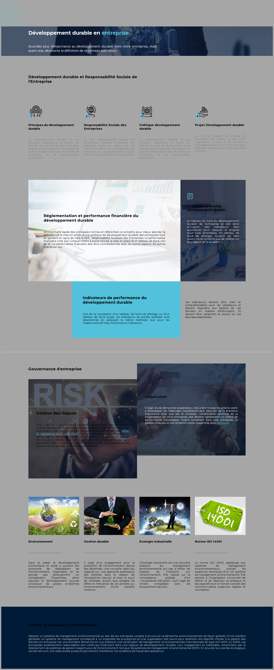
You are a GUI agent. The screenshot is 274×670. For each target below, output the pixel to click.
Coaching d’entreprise (15, 22)
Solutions (7, 8)
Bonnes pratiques (12, 13)
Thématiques (9, 17)
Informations (9, 4)
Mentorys (223, 422)
